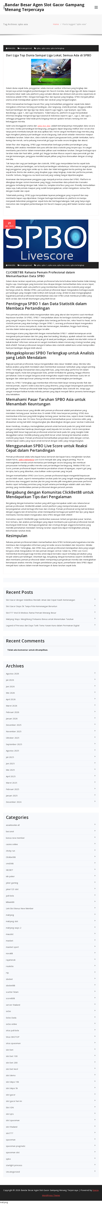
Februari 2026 (12, 712)
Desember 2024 (14, 802)
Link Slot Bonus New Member (19, 908)
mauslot (9, 934)
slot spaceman (13, 1120)
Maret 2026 (11, 705)
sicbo (8, 1011)
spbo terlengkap (57, 48)
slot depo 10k (12, 1081)
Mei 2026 (10, 692)
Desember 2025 (14, 725)
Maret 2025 (11, 782)
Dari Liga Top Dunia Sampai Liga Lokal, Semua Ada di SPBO (48, 55)
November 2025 (14, 731)
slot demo (11, 1075)
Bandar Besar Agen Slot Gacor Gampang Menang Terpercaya (44, 7)
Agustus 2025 (12, 750)
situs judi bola (12, 1030)
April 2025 (11, 776)
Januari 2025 (12, 795)
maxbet (9, 940)
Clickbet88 (11, 857)
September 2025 (14, 744)
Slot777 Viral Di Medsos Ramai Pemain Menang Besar (31, 612)
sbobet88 (10, 985)
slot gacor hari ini (14, 1101)
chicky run (10, 850)
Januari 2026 (12, 718)
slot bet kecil (12, 1069)
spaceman (11, 1139)
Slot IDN (10, 1107)
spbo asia (46, 48)
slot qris (10, 1114)
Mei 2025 (10, 770)
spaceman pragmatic (16, 1146)
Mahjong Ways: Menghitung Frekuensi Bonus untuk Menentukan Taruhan (39, 619)
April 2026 (11, 699)
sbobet (9, 979)
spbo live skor (44, 125)
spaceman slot (13, 1152)
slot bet (9, 1049)
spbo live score (63, 265)
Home (56, 24)
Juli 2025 (10, 757)
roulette (10, 966)
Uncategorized (26, 48)
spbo (39, 48)
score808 (10, 998)
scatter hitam (12, 992)
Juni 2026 (10, 686)
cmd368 (10, 863)
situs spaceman (13, 1043)
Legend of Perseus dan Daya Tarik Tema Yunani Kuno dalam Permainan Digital (42, 625)
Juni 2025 (10, 763)
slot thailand (11, 1126)
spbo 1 (44, 265)
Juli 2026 (10, 680)
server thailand (13, 1004)
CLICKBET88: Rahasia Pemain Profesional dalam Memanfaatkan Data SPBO (40, 274)
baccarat (10, 831)
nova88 (9, 953)
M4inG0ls (11, 48)
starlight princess (14, 1165)
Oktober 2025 (12, 737)
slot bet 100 (12, 1056)
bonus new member (15, 838)
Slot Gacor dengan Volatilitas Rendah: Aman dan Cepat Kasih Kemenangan (40, 600)
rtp (7, 972)
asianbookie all (13, 825)
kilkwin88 (10, 902)
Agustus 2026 (12, 673)
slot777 (9, 1133)
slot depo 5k (12, 1088)
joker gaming (12, 882)
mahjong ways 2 (13, 927)
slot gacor (10, 1094)
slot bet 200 (12, 1062)
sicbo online (11, 1024)
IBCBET (9, 870)
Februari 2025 (12, 789)
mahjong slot (12, 921)
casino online (12, 844)
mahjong (10, 915)
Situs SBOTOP (12, 1037)
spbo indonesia (26, 459)
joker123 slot (12, 889)
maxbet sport (12, 947)
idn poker (10, 876)
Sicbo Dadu (11, 1017)
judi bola (10, 895)
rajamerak (10, 960)
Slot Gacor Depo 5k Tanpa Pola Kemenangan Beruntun (31, 606)
